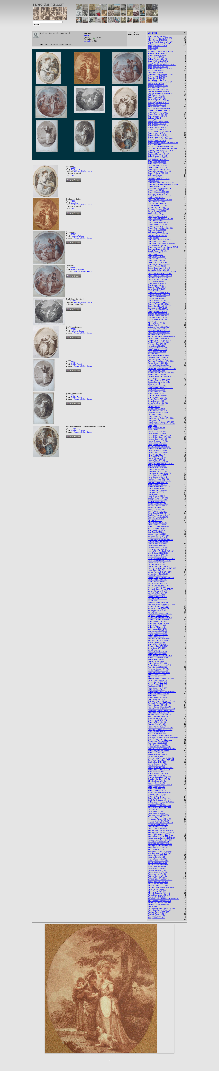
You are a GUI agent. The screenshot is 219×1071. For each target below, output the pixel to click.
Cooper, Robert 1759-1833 (157, 226)
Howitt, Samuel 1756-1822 (157, 485)
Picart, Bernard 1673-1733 (157, 667)
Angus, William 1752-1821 (157, 46)
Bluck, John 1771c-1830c (157, 107)
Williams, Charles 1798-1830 (158, 904)
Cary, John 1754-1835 (156, 177)
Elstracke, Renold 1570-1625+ (159, 327)
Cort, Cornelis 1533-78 (156, 232)
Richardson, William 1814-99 (158, 713)
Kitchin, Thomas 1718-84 (157, 524)
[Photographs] (136, 15)
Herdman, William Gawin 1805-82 (160, 449)
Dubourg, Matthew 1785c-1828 (159, 295)
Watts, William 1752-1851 (157, 878)
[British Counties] (79, 9)
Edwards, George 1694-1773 (158, 316)
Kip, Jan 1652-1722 (155, 521)
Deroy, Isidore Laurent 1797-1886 (160, 274)
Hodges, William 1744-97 (157, 466)
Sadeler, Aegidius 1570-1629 (158, 751)
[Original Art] (130, 15)
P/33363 (72, 168)
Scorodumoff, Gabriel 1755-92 (159, 770)
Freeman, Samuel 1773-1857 (158, 365)
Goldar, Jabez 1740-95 (156, 393)
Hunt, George (153, 494)
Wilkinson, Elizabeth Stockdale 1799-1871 (163, 899)
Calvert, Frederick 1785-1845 (158, 167)
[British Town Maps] (98, 9)
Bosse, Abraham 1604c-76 (157, 116)
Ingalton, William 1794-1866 (158, 498)
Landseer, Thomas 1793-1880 (158, 536)
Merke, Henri (152, 612)
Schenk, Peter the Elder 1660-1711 (160, 768)
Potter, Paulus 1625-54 (156, 690)
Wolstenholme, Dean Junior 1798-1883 (162, 908)
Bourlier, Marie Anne (155, 120)
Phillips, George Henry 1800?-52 (159, 665)
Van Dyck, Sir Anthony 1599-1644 (160, 840)
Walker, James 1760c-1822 (158, 865)
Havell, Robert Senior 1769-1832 (159, 437)
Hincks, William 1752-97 (157, 458)
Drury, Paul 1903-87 (155, 291)
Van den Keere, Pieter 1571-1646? (160, 836)
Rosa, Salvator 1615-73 (156, 732)
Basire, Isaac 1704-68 (156, 70)
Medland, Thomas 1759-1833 (158, 606)
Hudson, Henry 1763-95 (156, 488)
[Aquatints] (85, 22)
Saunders (74, 203)
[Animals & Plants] (104, 15)
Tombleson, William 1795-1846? (159, 819)
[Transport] (123, 15)
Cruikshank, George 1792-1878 (159, 240)
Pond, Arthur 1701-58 (155, 686)
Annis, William (153, 48)
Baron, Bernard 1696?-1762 (158, 67)
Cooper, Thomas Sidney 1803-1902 (161, 228)
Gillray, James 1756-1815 (157, 386)
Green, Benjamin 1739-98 (157, 401)
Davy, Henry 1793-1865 (156, 257)
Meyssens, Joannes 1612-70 (158, 616)
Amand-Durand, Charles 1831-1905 (160, 42)
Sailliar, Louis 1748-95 (156, 756)
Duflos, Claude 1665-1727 (157, 297)
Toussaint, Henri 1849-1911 (158, 825)
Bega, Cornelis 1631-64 (156, 78)
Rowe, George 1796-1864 (157, 739)
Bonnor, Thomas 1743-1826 (158, 114)
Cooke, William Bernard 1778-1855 (160, 219)
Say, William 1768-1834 (156, 766)
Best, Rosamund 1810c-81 (157, 88)
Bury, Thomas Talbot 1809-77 (158, 160)
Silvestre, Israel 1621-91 (157, 781)
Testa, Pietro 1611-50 (155, 811)
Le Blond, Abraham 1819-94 (158, 542)
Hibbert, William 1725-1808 (157, 450)
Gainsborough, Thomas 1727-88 (159, 367)
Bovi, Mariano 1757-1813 (157, 124)
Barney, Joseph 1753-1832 (157, 63)
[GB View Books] (142, 22)
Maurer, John (152, 600)
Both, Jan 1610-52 (154, 118)
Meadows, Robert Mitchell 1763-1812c (162, 604)
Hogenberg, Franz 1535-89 (157, 471)
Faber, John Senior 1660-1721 (159, 333)
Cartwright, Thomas (155, 175)
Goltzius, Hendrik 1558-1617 (158, 395)
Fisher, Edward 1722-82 (156, 346)
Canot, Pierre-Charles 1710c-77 (159, 169)
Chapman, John (153, 181)
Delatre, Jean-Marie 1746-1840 (159, 268)
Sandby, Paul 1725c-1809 (157, 762)
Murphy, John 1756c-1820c (158, 635)
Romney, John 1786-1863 (157, 724)
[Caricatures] (98, 15)
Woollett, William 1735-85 (157, 914)
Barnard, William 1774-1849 (158, 61)
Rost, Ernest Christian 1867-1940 (160, 735)
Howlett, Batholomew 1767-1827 (159, 486)
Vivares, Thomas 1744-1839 (158, 861)
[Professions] (117, 22)
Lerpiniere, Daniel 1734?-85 (158, 555)
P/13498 (72, 268)
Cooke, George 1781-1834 (157, 217)
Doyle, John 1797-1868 (156, 289)
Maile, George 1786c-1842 (157, 580)
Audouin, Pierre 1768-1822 (157, 53)
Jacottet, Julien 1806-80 (156, 502)
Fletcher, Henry (153, 354)
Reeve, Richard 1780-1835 (157, 705)
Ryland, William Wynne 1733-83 (159, 747)
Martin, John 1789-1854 (156, 595)
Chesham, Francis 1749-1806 (158, 194)
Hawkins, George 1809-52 (157, 439)
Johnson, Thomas (154, 507)
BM (94, 39)
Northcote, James (77, 331)
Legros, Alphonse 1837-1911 (158, 549)
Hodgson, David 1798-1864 (158, 467)
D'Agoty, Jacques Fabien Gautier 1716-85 (163, 247)
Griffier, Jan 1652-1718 (156, 405)
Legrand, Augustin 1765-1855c (159, 547)
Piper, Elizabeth (153, 676)
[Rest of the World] (104, 9)
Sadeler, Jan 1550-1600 (156, 752)
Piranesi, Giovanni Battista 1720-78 (161, 678)
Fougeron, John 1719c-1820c (158, 357)
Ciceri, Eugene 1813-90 (156, 198)
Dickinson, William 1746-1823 (158, 278)
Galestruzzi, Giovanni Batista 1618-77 (162, 369)
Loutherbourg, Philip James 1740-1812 (162, 568)
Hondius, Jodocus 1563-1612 (158, 479)
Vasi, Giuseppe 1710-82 (156, 849)
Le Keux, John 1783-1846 (157, 543)
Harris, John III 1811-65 (156, 428)
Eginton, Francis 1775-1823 (158, 319)
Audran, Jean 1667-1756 (157, 55)
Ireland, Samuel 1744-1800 (157, 500)
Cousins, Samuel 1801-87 (157, 236)
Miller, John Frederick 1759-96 (159, 623)
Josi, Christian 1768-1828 (157, 511)
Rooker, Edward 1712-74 (157, 726)
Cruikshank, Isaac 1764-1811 (158, 241)
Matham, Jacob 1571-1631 (157, 599)
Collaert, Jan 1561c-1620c (157, 207)
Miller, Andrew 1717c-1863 (157, 621)
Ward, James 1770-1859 (157, 866)
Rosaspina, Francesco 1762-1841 (160, 730)
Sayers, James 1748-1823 (157, 764)
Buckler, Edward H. (155, 145)
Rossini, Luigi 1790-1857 (157, 733)
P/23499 (72, 301)
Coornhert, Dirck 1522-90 (157, 230)
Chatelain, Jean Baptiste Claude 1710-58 (163, 184)
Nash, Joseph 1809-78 (156, 637)
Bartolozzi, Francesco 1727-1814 (160, 69)
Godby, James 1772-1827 (157, 392)
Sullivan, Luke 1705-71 (156, 804)
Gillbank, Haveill (154, 384)
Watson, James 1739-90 (157, 874)
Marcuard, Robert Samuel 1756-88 (160, 589)
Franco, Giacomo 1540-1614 (158, 363)
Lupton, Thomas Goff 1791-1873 (159, 572)
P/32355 (72, 329)
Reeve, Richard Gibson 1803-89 (159, 707)
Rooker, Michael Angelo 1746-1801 (160, 728)
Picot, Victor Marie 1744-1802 (159, 673)
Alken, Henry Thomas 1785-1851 (160, 38)
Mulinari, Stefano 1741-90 (157, 633)
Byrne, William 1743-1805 (157, 164)
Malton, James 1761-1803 (157, 583)
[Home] (50, 19)
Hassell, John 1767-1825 (157, 431)
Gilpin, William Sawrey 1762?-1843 (160, 388)
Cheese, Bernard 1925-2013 (158, 186)
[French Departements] (142, 9)
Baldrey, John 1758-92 (156, 57)
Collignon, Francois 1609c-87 (158, 209)
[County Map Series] (92, 9)
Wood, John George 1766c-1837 (159, 910)
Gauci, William (153, 378)
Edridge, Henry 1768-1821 (157, 312)
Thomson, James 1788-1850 (158, 815)
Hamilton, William (77, 236)
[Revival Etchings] (98, 22)
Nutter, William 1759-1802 (157, 644)
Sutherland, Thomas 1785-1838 (159, 806)
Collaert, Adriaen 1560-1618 (158, 205)
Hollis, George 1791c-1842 (157, 477)
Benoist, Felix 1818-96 (156, 84)
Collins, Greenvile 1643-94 (157, 211)
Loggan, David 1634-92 (156, 562)
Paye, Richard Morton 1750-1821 (160, 656)
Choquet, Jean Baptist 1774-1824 (160, 196)
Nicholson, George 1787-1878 (158, 640)
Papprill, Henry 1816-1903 (157, 652)
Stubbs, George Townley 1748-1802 (161, 802)
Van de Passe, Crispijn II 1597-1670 (161, 832)
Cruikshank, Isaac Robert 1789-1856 (161, 243)
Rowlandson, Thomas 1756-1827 (160, 741)
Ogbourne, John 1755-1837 (158, 646)
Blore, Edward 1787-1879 (157, 105)
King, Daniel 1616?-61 (156, 519)
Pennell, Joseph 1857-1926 (158, 657)
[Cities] (117, 9)
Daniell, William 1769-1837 (157, 251)
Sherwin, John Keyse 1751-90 (159, 779)
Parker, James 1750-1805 (157, 654)
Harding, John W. (154, 420)
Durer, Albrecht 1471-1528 (157, 308)
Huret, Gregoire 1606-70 (156, 496)
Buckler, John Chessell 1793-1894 (160, 146)
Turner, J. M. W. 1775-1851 (158, 828)
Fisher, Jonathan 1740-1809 (158, 348)
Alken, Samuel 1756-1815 (157, 40)
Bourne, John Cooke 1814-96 (158, 122)
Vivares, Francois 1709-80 (157, 859)
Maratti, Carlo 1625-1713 (157, 587)
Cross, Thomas (153, 238)
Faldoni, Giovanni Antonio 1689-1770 (161, 336)
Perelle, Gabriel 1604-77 (156, 661)
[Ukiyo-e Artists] (104, 22)
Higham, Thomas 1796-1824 (158, 452)
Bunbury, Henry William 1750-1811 (160, 150)
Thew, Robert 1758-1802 (157, 813)
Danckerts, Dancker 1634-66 (158, 249)
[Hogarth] (92, 15)
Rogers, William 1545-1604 (157, 722)
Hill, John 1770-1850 (155, 456)
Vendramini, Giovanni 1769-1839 (159, 851)
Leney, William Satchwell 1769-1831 (161, 551)
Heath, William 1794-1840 (157, 445)
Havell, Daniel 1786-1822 (157, 433)
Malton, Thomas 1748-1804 (158, 585)
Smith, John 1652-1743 (156, 789)
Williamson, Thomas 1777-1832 (159, 903)
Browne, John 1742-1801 (157, 141)
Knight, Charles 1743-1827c (158, 528)
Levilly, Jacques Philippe (157, 557)
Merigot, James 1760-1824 (157, 610)
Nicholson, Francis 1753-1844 (159, 638)
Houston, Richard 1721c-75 (158, 483)
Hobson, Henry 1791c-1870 (158, 462)
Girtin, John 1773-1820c (156, 390)
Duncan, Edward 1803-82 (157, 300)
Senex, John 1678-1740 (156, 775)
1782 (72, 176)
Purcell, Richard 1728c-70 (157, 697)
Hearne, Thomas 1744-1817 (158, 441)
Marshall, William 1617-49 (157, 593)
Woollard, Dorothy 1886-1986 (158, 912)
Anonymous (152, 50)
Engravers (152, 33)
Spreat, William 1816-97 (156, 796)
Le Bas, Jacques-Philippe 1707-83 (160, 540)
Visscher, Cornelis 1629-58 (157, 857)
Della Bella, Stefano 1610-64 (158, 270)
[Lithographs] (92, 22)
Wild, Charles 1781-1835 (157, 897)
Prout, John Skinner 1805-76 (158, 694)
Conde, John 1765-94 (155, 213)
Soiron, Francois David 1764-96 (159, 792)
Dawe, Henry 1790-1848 (156, 260)
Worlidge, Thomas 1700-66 (157, 916)
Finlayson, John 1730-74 (157, 344)
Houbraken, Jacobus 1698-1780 (159, 481)
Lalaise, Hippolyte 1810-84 (157, 534)
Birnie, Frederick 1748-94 (157, 97)
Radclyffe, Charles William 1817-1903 (161, 701)
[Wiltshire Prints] (130, 9)
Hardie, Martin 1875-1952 (157, 416)
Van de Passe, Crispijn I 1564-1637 (161, 830)
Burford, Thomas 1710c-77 (157, 152)
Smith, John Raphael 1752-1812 (159, 790)
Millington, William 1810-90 (157, 627)
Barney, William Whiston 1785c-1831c (162, 65)
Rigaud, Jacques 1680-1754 (158, 716)
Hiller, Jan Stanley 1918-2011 (158, 454)
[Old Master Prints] (149, 15)
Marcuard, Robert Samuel (83, 172)
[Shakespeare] (123, 22)
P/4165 (72, 201)
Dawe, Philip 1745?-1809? (157, 262)
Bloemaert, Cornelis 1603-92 (158, 101)
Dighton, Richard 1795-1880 (158, 279)
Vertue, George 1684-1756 (157, 855)
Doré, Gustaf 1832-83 (155, 285)
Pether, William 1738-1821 (157, 663)
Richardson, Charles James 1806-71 (161, 711)
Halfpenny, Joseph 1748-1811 (158, 412)
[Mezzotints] (155, 15)
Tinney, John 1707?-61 (156, 817)
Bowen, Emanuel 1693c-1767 (158, 126)
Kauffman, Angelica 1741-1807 (159, 515)
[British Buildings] (111, 9)
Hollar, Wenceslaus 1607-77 (158, 475)
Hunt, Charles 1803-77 (156, 492)
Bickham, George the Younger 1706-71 (162, 93)
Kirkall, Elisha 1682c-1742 (157, 523)
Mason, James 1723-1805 (157, 597)
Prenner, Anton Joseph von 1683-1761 (162, 692)
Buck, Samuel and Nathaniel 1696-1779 (162, 148)
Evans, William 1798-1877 (157, 329)
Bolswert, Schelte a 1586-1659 (159, 110)
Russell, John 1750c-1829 (157, 743)
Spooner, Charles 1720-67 (157, 794)
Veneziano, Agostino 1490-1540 (159, 853)
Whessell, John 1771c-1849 (158, 885)
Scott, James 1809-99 (156, 771)
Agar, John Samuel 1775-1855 (159, 36)
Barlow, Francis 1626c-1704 (158, 59)
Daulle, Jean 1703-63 (155, 255)
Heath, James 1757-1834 (157, 443)
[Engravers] (79, 15)
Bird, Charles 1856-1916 (156, 95)
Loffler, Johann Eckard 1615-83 (159, 561)
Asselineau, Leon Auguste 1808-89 (160, 51)
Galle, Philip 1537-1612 (156, 371)
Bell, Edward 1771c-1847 (157, 80)
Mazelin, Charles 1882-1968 (158, 602)
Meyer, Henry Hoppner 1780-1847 (160, 614)
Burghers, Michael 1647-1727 (158, 154)
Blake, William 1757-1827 (157, 99)
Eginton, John (153, 321)
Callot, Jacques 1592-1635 (157, 165)
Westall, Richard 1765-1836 (158, 882)
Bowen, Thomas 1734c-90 (157, 127)
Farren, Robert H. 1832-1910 (158, 338)
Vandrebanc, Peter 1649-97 (158, 847)
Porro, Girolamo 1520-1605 (157, 688)
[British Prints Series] (85, 9)
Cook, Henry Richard (155, 221)
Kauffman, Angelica (78, 170)
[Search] (155, 22)
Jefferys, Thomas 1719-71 (157, 505)
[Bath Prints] (123, 9)
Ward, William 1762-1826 (157, 868)
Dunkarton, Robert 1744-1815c (159, 302)
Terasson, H (152, 809)
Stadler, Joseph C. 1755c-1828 (159, 798)
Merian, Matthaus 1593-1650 (158, 608)
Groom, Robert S (154, 407)
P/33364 (72, 428)
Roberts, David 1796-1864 (157, 720)
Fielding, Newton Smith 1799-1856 (160, 340)
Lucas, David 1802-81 (156, 570)
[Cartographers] (155, 9)
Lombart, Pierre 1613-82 (156, 564)
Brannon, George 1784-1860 (158, 137)
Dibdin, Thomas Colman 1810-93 (160, 276)
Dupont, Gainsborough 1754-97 (159, 306)
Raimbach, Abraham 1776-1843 (159, 703)
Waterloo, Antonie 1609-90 (157, 870)
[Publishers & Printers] (85, 15)
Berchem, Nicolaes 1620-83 (158, 86)
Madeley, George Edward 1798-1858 (161, 578)
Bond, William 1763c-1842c (158, 112)
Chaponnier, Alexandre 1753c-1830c (161, 183)
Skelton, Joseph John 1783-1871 (160, 785)
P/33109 (72, 362)
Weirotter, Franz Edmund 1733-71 (160, 880)
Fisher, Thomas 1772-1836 (157, 350)
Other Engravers (154, 650)
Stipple (86, 35)
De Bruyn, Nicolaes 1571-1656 (159, 264)
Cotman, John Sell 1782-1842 (158, 234)
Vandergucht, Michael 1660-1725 (160, 846)
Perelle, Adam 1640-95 (156, 659)
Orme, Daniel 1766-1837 (157, 648)
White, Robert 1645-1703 (157, 891)
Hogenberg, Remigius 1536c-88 (159, 473)
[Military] (136, 22)
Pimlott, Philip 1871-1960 (157, 675)
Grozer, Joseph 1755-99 (156, 409)
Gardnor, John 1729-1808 (157, 374)
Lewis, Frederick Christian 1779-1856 (161, 559)
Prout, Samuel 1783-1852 (157, 695)
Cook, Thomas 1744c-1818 (158, 222)
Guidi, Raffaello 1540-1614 (157, 411)
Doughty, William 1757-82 (157, 287)
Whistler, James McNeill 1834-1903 (161, 887)
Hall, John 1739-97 (154, 414)
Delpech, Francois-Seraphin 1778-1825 (162, 272)
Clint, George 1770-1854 (157, 202)
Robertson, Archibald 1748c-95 (159, 718)
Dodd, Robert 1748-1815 (157, 283)
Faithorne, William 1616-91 (157, 335)
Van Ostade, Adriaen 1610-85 (158, 842)
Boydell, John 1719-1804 (157, 129)
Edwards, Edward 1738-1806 (158, 314)
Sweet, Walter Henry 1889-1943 (159, 808)
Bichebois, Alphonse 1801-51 (158, 89)
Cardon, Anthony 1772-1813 (158, 173)
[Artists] (149, 9)
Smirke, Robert (76, 364)
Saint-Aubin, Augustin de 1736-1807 (161, 760)
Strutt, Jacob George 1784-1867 (159, 800)
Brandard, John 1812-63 (156, 133)
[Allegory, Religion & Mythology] (111, 22)
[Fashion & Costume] (130, 22)
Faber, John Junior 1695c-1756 (159, 331)
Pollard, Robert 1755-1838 (157, 684)
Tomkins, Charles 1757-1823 (158, 821)
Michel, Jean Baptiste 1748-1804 (160, 618)
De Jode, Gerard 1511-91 (157, 266)
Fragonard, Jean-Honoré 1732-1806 (161, 361)
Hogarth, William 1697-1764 (158, 469)
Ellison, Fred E (153, 325)
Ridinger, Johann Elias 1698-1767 (160, 714)
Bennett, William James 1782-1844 (160, 82)
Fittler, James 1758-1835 (157, 352)
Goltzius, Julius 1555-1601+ (158, 397)
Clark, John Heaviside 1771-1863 (160, 200)
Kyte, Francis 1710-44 (156, 532)
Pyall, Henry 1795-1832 (156, 699)
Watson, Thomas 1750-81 (157, 876)
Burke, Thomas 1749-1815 (157, 156)
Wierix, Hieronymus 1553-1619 (159, 895)
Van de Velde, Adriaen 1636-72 (159, 834)
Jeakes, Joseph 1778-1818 (158, 504)
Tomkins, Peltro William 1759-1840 (160, 823)
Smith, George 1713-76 (156, 787)
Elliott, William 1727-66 (156, 323)
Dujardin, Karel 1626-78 (156, 298)
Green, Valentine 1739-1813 (158, 403)
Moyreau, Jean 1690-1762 (157, 631)
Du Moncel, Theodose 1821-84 (159, 293)
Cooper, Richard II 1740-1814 (158, 224)
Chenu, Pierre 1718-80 (156, 190)
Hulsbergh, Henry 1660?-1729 (158, 490)
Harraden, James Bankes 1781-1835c (161, 422)
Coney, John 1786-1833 (156, 215)
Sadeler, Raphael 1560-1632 (158, 754)
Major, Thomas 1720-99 (156, 581)
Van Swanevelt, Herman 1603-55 (160, 844)
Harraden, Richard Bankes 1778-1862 (161, 424)
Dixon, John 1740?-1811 (156, 281)
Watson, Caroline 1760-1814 (158, 872)
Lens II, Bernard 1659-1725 (158, 553)
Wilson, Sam (152, 906)
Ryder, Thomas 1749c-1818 (158, 745)
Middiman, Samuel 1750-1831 (159, 619)
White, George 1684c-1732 (157, 889)
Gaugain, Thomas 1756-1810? (159, 380)
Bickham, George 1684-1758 (158, 91)
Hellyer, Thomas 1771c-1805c (159, 447)
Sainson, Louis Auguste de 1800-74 (161, 758)
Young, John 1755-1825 (156, 918)
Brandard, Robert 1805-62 (157, 135)
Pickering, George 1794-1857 (158, 669)
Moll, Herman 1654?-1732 (157, 629)
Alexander (87, 41)
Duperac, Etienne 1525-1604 (158, 304)
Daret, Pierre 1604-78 (155, 253)
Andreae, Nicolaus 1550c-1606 (159, 44)
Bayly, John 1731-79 (155, 72)
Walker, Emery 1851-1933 (157, 863)
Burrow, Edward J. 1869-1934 (158, 158)
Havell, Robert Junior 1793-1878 (159, 435)
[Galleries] (142, 15)
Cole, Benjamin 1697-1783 (157, 203)
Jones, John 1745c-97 (156, 509)
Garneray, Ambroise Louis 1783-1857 (161, 376)
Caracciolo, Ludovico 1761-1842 (159, 171)
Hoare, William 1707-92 (156, 460)
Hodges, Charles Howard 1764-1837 (161, 464)
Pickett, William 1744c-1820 (158, 671)
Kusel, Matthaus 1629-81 (157, 530)
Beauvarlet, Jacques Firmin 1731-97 (161, 74)
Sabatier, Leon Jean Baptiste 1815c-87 (162, 749)
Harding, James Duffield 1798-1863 (161, 418)
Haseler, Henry (153, 430)
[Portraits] (111, 15)
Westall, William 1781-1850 (158, 884)
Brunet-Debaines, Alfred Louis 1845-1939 (163, 143)
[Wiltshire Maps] (136, 9)
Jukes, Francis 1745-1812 (157, 513)
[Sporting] (117, 15)
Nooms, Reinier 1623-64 (156, 642)
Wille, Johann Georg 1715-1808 (159, 901)
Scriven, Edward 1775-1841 (158, 773)
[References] (149, 22)
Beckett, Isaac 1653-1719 (157, 76)
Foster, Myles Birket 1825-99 (158, 355)
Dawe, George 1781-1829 (157, 259)
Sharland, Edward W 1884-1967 (159, 777)
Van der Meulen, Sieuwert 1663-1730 (161, 838)
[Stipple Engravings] (79, 22)
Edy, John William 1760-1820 (158, 317)
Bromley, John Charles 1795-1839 (160, 139)
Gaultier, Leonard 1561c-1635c (159, 382)
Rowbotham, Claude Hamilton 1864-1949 (163, 737)
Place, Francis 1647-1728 (157, 680)
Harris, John (152, 426)
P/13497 (72, 234)
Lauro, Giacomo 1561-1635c (158, 538)
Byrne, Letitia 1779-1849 (157, 162)
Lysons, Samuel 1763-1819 (158, 574)
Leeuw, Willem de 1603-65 (157, 545)
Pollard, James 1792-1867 (157, 682)
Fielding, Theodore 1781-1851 (158, 342)
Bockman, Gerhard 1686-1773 (159, 108)
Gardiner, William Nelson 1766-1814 (161, 373)
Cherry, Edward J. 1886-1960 (158, 192)
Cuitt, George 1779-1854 (157, 245)
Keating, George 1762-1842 (158, 517)
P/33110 (72, 395)
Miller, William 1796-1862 (157, 625)
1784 (72, 209)
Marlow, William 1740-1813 (157, 591)
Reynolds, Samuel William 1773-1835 (161, 709)
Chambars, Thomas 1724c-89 (158, 179)
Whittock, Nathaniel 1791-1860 (159, 893)
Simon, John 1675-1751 (156, 783)
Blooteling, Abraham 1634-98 (158, 103)
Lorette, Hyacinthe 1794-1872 (158, 566)
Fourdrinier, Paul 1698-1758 (158, 359)
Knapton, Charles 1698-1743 (158, 526)
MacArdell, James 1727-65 (157, 576)
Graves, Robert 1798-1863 (157, 399)
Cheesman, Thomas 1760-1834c (160, 188)
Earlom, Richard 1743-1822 (158, 310)
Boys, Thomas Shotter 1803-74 (159, 131)
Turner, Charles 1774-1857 (157, 827)
